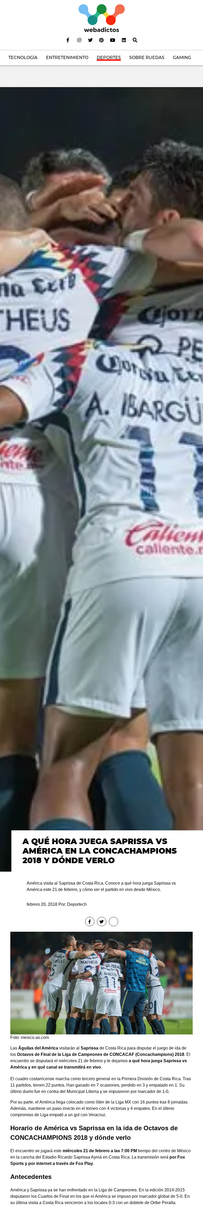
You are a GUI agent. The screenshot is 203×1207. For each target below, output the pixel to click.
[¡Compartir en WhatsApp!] (113, 921)
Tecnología (23, 57)
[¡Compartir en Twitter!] (101, 921)
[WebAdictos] (102, 18)
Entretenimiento (67, 57)
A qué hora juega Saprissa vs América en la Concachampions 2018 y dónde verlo (99, 850)
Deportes (109, 57)
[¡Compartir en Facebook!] (89, 921)
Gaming (182, 57)
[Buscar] (135, 40)
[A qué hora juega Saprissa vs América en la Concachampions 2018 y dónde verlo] (101, 479)
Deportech (77, 904)
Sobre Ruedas (146, 57)
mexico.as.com (35, 1037)
